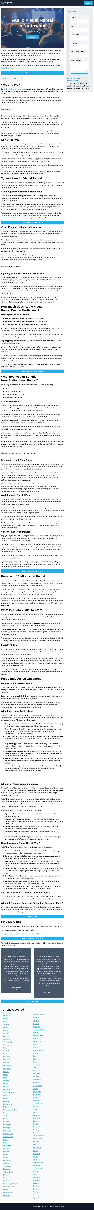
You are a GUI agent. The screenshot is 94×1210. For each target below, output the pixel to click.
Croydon (36, 1142)
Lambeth (36, 1038)
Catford (35, 1133)
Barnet (5, 1083)
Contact (88, 3)
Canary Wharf (37, 1085)
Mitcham (36, 1071)
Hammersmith (7, 1104)
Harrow (5, 1021)
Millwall (35, 1088)
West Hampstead (9, 1092)
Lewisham (36, 1121)
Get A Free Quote (32, 1001)
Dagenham (36, 1177)
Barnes (5, 1119)
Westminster (7, 1181)
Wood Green (7, 1145)
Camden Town (8, 1133)
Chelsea (6, 1163)
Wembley (6, 1045)
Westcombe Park (38, 1136)
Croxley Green (16, 934)
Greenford (6, 1039)
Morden (35, 1053)
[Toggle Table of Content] (19, 78)
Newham (36, 1124)
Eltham (35, 1156)
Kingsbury (6, 1057)
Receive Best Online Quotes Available (32, 371)
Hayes (5, 1048)
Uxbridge (6, 1033)
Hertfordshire (36, 934)
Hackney (36, 1023)
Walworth (36, 1032)
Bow (34, 1056)
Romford (36, 1186)
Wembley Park (8, 1042)
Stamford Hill (7, 1192)
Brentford (6, 1086)
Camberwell (37, 1041)
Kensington (7, 1125)
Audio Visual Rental (7, 68)
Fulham (5, 1139)
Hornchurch (37, 1195)
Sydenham (36, 1112)
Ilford (34, 1144)
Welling (35, 1171)
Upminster (36, 1198)
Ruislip (8, 934)
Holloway (6, 1151)
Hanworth (6, 1122)
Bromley (36, 1077)
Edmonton (6, 1195)
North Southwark (38, 1015)
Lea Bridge (36, 1026)
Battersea (6, 1169)
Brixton (35, 1044)
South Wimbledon (39, 1029)
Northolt (5, 1030)
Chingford (36, 1074)
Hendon (6, 1071)
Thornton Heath (38, 1103)
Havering (36, 1183)
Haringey (6, 1148)
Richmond (6, 1113)
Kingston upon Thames (10, 1184)
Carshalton (36, 1115)
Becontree (36, 1165)
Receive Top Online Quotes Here (32, 571)
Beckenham (37, 1147)
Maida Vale (7, 1107)
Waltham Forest (38, 1050)
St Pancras (6, 1160)
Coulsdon (36, 1159)
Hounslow (6, 1089)
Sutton (35, 1109)
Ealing (5, 1054)
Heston (5, 1074)
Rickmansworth (27, 934)
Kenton (5, 1027)
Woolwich (36, 1153)
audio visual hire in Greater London (15, 89)
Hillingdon (6, 1060)
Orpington (36, 1192)
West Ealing (7, 1065)
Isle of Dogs (37, 1091)
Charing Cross (8, 1172)
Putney (5, 1154)
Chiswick (6, 1095)
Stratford (36, 1082)
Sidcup (35, 1174)
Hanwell (6, 1063)
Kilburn (5, 1098)
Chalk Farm (7, 1130)
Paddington (7, 1127)
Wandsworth (7, 1166)
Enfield (5, 1190)
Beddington (37, 1130)
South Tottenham (8, 1187)
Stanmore (6, 1024)
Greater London (38, 1139)
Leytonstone (37, 1079)
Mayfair (5, 1157)
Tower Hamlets (38, 1065)
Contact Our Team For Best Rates (32, 222)
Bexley (35, 1189)
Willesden (6, 1080)
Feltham (6, 1101)
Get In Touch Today (32, 72)
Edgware (6, 1036)
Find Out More (32, 916)
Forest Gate (37, 1094)
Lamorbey (36, 1180)
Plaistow (36, 1106)
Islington (6, 1175)
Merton (35, 1047)
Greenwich (36, 1100)
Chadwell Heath (38, 1162)
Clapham (36, 1020)
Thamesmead (37, 1168)
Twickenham (7, 1116)
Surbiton (36, 1017)
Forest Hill (36, 1097)
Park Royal (7, 1068)
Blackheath (37, 1127)
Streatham (36, 1059)
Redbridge (36, 1118)
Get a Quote (31, 37)
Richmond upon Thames (11, 1110)
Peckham (36, 1062)
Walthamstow (37, 1068)
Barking (35, 1150)
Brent (5, 1077)
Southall (6, 1051)
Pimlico (5, 1178)
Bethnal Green (38, 1035)
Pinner (3, 934)
